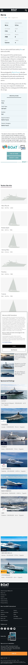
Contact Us (3, 594)
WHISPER (4, 425)
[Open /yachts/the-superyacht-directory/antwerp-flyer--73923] (14, 240)
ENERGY (4, 447)
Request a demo (14, 157)
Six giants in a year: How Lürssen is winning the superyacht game (20, 365)
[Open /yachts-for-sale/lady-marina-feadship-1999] (14, 459)
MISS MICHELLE (6, 553)
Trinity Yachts (4, 493)
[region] (14, 332)
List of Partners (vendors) (7, 342)
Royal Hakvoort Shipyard (7, 403)
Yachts (2, 610)
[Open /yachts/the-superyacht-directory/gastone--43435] (14, 284)
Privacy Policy (4, 602)
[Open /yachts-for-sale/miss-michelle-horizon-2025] (14, 543)
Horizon (3, 555)
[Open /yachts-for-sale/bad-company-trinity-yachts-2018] (14, 481)
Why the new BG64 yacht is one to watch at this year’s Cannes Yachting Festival (21, 357)
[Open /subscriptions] (10, 636)
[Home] (14, 10)
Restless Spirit (5, 228)
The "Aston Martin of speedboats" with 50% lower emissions (20, 373)
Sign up (14, 653)
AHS (2, 513)
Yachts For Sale (4, 612)
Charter (3, 614)
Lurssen (3, 427)
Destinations (4, 616)
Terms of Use (4, 598)
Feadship (3, 471)
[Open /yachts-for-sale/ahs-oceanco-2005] (14, 503)
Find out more (14, 153)
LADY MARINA (6, 469)
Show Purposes (14, 349)
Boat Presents (4, 620)
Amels (3, 449)
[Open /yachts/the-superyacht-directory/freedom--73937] (14, 262)
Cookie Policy (4, 600)
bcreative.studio (18, 618)
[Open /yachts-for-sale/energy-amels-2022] (14, 437)
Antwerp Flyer (5, 250)
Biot (6, 17)
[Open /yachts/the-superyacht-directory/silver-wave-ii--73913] (14, 196)
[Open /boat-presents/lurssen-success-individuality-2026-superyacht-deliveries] (7, 365)
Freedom (3, 272)
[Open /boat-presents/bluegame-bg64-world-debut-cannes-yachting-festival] (7, 357)
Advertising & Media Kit (7, 590)
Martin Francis (16, 72)
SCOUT (3, 401)
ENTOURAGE (5, 575)
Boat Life (3, 618)
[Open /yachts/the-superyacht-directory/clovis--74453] (14, 306)
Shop (15, 614)
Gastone (3, 294)
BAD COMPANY (6, 491)
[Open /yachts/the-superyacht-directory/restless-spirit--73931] (14, 218)
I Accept (14, 346)
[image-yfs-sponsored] (4, 399)
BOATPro (16, 612)
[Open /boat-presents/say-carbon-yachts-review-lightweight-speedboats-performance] (7, 373)
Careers (3, 596)
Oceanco (3, 515)
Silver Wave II (5, 206)
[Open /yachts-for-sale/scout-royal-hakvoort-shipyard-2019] (14, 391)
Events (15, 610)
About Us (3, 592)
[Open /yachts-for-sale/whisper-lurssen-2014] (14, 415)
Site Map (16, 616)
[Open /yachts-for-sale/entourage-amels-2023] (14, 566)
